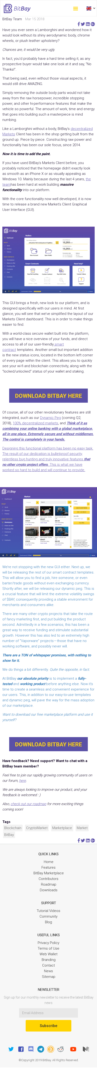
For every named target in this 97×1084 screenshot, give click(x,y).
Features (48, 867)
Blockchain (12, 828)
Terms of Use (48, 948)
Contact (48, 965)
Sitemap (48, 977)
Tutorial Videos (48, 911)
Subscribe (48, 1026)
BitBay (9, 835)
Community (48, 916)
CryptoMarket (37, 828)
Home (48, 862)
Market (82, 828)
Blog (48, 922)
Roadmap (48, 884)
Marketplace (62, 828)
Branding (49, 960)
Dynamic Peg (50, 418)
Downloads (48, 890)
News (48, 971)
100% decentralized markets (35, 423)
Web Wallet (48, 954)
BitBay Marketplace (48, 873)
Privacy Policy (48, 943)
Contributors (48, 879)
